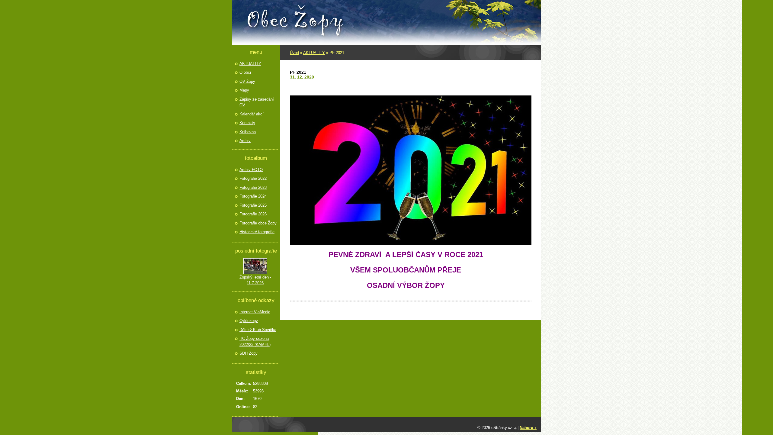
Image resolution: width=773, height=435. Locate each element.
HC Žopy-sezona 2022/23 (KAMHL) (255, 341)
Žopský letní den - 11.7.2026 (255, 280)
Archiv (245, 140)
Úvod (294, 52)
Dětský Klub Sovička (257, 329)
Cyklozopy (248, 320)
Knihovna (247, 132)
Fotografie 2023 (253, 187)
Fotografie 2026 (253, 214)
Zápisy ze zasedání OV (256, 102)
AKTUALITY (314, 52)
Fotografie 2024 (253, 196)
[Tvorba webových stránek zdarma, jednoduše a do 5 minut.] (515, 428)
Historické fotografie (256, 232)
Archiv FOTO (251, 169)
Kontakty (247, 123)
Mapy (244, 90)
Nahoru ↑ (528, 427)
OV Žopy (247, 81)
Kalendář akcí (251, 114)
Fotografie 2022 (253, 178)
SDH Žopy (248, 353)
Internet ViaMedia (254, 312)
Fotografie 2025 (253, 205)
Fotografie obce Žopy (258, 223)
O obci (245, 72)
